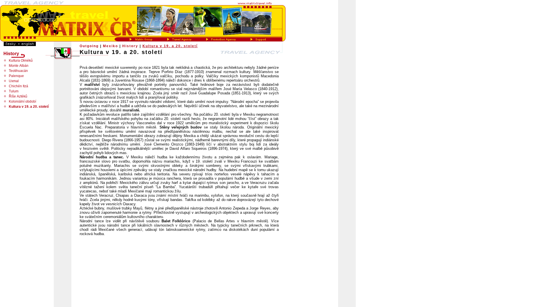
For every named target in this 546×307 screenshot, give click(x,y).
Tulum (13, 91)
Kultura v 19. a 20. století (170, 46)
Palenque (16, 76)
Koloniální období (22, 101)
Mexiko (110, 46)
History (130, 46)
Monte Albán (18, 66)
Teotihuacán (18, 71)
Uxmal (14, 81)
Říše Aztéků (18, 96)
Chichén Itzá (18, 86)
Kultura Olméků (21, 61)
